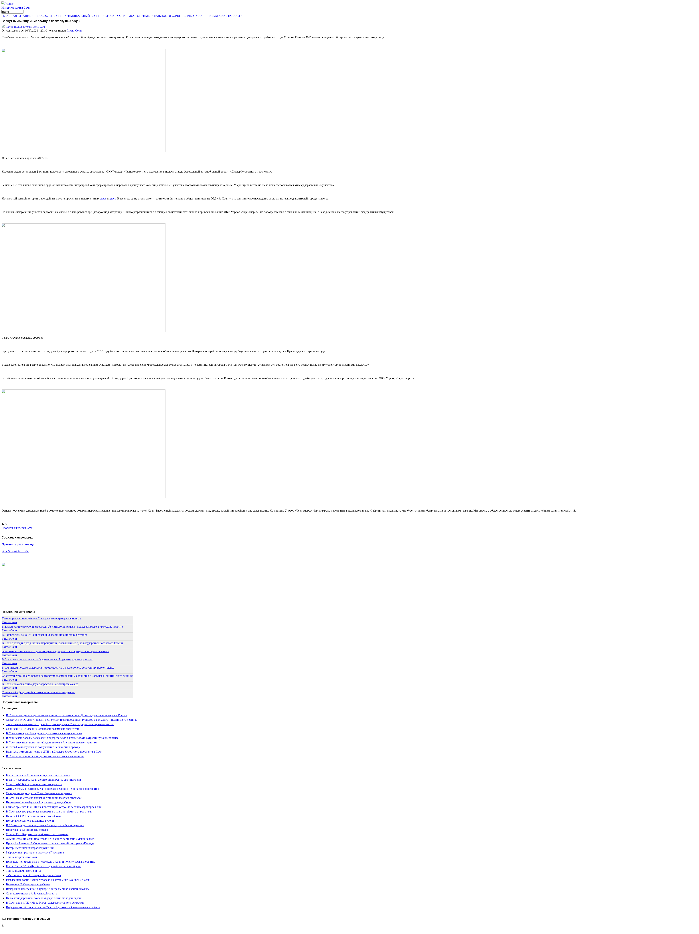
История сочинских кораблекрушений (30, 848)
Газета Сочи (74, 30)
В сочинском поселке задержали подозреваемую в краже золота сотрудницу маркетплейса (58, 667)
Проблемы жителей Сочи (17, 528)
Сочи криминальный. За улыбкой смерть (31, 893)
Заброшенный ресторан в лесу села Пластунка (35, 852)
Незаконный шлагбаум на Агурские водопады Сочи (38, 802)
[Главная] (7, 3)
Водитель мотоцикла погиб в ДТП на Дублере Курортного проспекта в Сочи (54, 751)
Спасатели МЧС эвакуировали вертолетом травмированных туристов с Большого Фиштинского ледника (67, 676)
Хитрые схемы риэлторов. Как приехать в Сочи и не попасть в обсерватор (52, 788)
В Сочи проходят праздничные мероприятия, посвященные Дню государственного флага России (62, 643)
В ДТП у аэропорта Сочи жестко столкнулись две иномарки (43, 779)
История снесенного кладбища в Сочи (30, 820)
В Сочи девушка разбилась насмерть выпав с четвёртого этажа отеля (49, 811)
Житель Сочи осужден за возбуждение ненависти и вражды (43, 747)
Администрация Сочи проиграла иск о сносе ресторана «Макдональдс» (50, 839)
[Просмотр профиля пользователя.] (24, 26)
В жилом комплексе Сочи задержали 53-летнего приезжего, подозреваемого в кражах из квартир (62, 626)
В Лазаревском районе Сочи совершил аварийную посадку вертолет (44, 635)
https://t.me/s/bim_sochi (15, 551)
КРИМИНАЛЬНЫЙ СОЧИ (81, 15)
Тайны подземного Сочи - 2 (23, 870)
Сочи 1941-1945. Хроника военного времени (34, 784)
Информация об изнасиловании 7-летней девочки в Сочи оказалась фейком (53, 907)
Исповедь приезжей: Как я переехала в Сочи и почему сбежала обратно (50, 861)
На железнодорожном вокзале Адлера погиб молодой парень (44, 898)
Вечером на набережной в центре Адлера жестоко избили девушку (47, 889)
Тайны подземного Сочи (21, 857)
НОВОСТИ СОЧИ (49, 15)
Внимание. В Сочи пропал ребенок (28, 884)
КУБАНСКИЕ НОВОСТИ (226, 15)
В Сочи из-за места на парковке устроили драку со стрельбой (44, 798)
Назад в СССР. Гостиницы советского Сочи (33, 816)
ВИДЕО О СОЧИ (195, 15)
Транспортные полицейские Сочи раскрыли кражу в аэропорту (41, 618)
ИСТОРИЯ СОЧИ (113, 15)
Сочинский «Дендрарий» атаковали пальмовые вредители (38, 692)
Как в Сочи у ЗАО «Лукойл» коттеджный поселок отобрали (43, 866)
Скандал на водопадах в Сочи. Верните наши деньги (39, 793)
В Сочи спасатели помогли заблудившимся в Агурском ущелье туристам (47, 659)
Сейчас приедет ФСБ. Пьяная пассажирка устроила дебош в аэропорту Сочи (54, 807)
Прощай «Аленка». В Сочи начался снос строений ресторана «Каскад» (50, 843)
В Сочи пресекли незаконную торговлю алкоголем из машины (45, 756)
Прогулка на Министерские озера (27, 829)
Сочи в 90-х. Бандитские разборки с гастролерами (37, 834)
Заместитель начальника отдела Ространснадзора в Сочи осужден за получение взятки (55, 651)
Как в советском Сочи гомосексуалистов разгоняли (38, 775)
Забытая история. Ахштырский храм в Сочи (33, 875)
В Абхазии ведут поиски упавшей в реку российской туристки (45, 825)
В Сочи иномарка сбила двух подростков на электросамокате (40, 684)
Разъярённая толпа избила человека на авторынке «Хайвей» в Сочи (48, 880)
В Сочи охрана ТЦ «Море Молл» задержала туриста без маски (45, 902)
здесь (103, 198)
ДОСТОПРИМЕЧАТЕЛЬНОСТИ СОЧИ (154, 15)
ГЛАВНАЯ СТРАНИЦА (18, 15)
